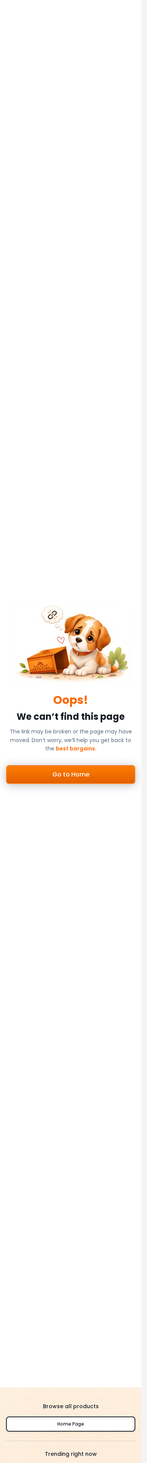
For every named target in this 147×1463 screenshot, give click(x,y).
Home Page (70, 1424)
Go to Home (70, 774)
